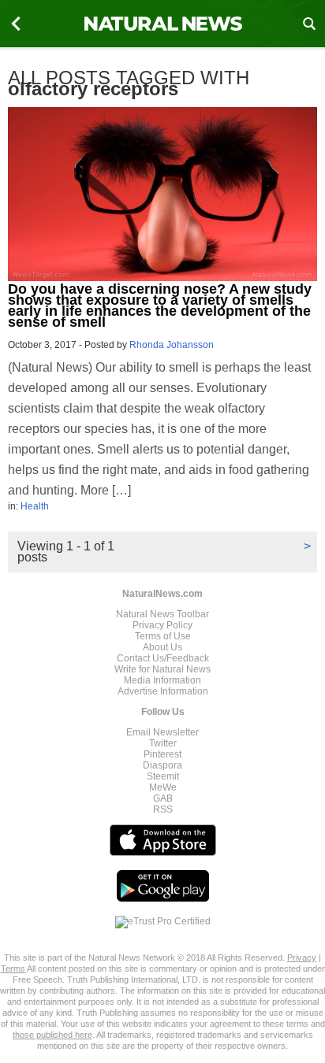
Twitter (163, 743)
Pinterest (162, 754)
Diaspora (162, 765)
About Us (162, 647)
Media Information (162, 680)
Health (35, 506)
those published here (52, 1034)
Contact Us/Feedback (163, 658)
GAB (163, 798)
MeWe (163, 787)
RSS (163, 809)
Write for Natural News (162, 669)
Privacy (301, 957)
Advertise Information (163, 691)
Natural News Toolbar (162, 614)
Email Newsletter (162, 732)
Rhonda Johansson (171, 344)
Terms (14, 968)
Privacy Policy (162, 625)
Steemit (163, 776)
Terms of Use (163, 636)
